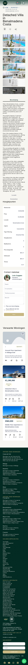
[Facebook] (5, 663)
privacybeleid (10, 310)
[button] (18, 3)
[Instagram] (13, 663)
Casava (17, 658)
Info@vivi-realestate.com (9, 637)
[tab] (14, 100)
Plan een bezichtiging (12, 306)
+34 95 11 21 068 (7, 634)
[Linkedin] (18, 663)
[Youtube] (9, 663)
